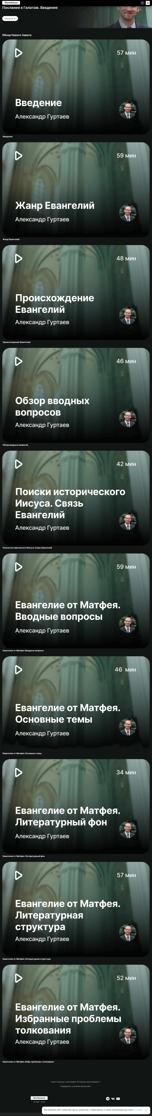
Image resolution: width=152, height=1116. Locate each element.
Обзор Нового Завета (16, 35)
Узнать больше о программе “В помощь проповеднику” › (76, 1082)
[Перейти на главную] (11, 3)
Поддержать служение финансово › (76, 1086)
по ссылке (137, 1110)
